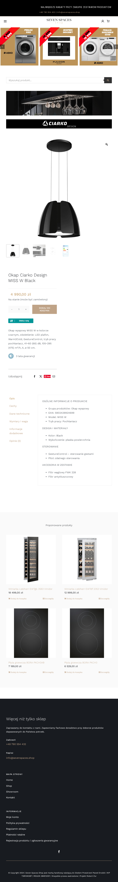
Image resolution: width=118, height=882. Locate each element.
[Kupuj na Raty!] (20, 320)
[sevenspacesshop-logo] (59, 19)
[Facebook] (34, 376)
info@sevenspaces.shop (68, 12)
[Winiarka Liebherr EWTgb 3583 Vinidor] (31, 559)
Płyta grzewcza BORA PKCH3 (80, 662)
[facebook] (59, 851)
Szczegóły (49, 599)
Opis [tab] (12, 398)
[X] (41, 376)
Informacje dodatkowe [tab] (16, 431)
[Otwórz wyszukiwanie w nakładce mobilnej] (59, 80)
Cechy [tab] (13, 405)
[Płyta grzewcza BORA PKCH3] (87, 633)
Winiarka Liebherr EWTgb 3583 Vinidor (30, 588)
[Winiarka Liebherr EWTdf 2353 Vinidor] (87, 559)
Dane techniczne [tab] (19, 413)
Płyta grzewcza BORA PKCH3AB (26, 662)
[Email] (54, 376)
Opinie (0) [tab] (15, 440)
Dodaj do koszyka (44, 309)
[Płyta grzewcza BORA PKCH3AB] (31, 633)
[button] (2, 46)
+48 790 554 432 (47, 12)
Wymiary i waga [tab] (18, 421)
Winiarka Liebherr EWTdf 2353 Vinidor (86, 588)
